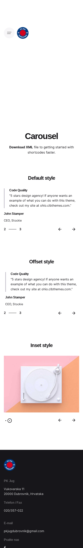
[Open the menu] (9, 32)
